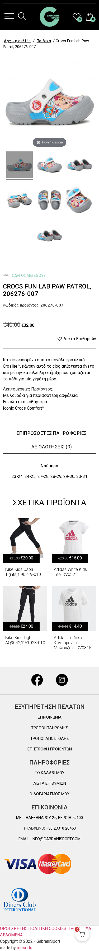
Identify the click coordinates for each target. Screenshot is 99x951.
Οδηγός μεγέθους (28, 275)
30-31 (81, 476)
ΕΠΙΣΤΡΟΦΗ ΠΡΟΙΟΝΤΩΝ (49, 749)
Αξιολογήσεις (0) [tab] (51, 446)
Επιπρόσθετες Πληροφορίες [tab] (52, 433)
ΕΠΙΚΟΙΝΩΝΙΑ (50, 717)
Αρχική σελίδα (17, 41)
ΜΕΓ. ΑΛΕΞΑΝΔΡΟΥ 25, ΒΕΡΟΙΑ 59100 (49, 817)
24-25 (30, 476)
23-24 (17, 476)
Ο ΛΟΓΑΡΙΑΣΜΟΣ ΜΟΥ (49, 794)
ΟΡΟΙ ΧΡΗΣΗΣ (13, 928)
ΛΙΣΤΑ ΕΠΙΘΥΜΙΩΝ (49, 783)
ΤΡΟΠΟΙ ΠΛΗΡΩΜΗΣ (49, 727)
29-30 (68, 476)
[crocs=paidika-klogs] (19, 165)
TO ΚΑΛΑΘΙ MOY (49, 772)
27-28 (43, 476)
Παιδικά (44, 41)
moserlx (24, 947)
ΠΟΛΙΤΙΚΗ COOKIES (47, 928)
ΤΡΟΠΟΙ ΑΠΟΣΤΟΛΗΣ (49, 738)
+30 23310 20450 (60, 828)
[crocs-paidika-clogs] (49, 165)
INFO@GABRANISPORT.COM (55, 839)
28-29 (56, 476)
